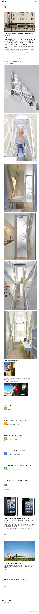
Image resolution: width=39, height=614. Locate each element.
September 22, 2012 (7, 534)
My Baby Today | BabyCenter (13, 435)
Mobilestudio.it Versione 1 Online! (15, 579)
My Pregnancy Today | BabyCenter (15, 421)
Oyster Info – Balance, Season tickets (16, 450)
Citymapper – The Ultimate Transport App (17, 465)
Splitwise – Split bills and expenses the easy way (16, 481)
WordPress (35, 611)
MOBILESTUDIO (5, 1)
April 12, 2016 (6, 398)
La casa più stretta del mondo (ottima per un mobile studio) (18, 34)
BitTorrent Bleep (9, 406)
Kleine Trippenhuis (25, 378)
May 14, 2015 (6, 442)
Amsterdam (19, 378)
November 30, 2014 (7, 457)
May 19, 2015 (6, 413)
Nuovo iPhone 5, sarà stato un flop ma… (17, 518)
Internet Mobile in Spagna (12, 563)
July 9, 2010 (6, 586)
